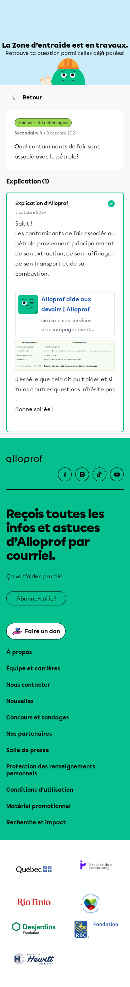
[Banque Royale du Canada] (96, 930)
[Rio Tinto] (34, 904)
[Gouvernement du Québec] (34, 871)
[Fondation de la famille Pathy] (96, 871)
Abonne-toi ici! (36, 598)
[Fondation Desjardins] (34, 930)
